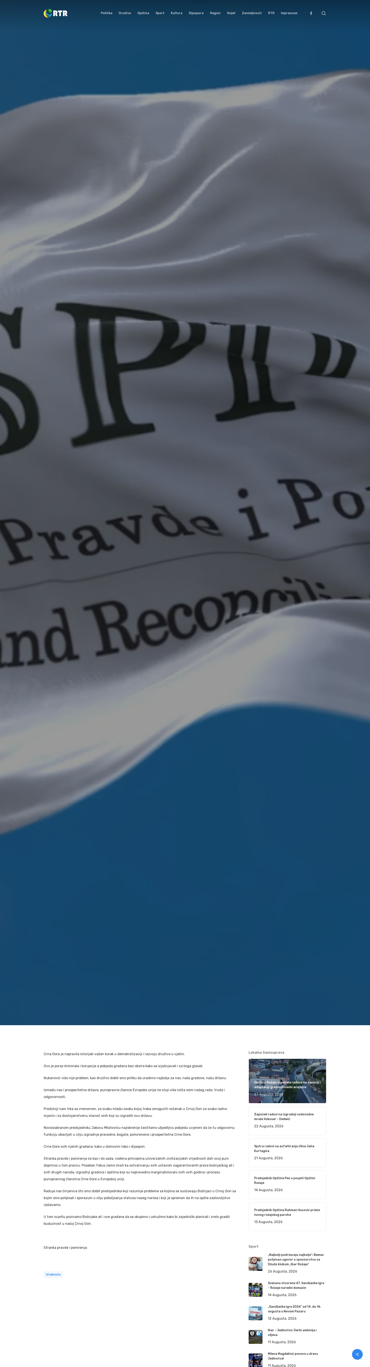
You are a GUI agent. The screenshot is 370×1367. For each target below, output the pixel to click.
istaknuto (53, 1274)
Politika (100, 585)
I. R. (51, 585)
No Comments (310, 550)
